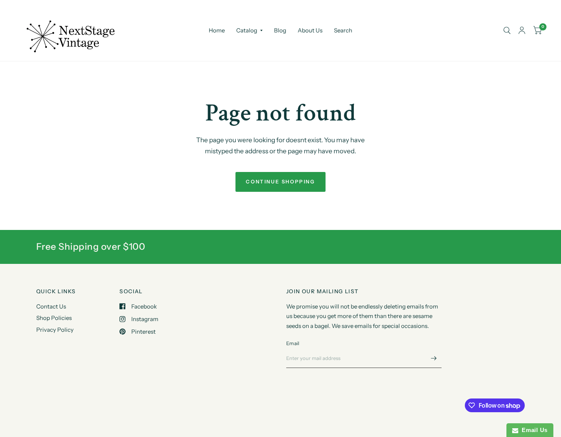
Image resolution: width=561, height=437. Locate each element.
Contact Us (51, 306)
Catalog (246, 30)
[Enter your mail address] (434, 358)
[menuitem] (217, 30)
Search (343, 30)
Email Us (533, 430)
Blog (280, 30)
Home (217, 30)
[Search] (507, 30)
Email (292, 343)
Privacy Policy (55, 329)
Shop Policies (54, 317)
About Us (310, 30)
